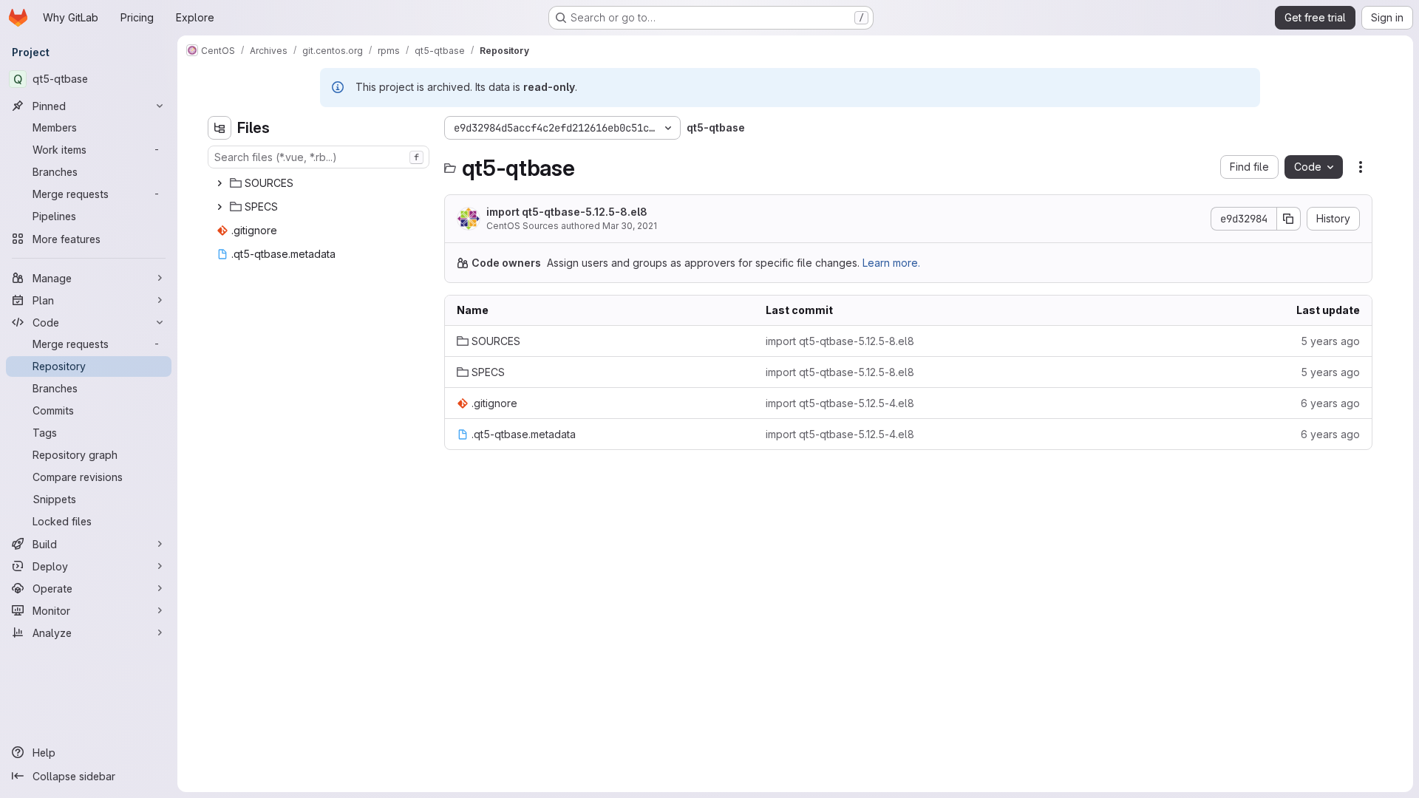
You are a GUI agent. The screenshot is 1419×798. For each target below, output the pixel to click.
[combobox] (318, 157)
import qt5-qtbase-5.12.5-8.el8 (566, 211)
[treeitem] (320, 183)
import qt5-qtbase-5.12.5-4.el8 (840, 403)
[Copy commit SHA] (1289, 219)
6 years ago (1330, 403)
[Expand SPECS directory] (219, 207)
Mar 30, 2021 (629, 225)
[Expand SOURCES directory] (219, 183)
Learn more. (891, 262)
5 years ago (1330, 341)
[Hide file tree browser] (219, 128)
